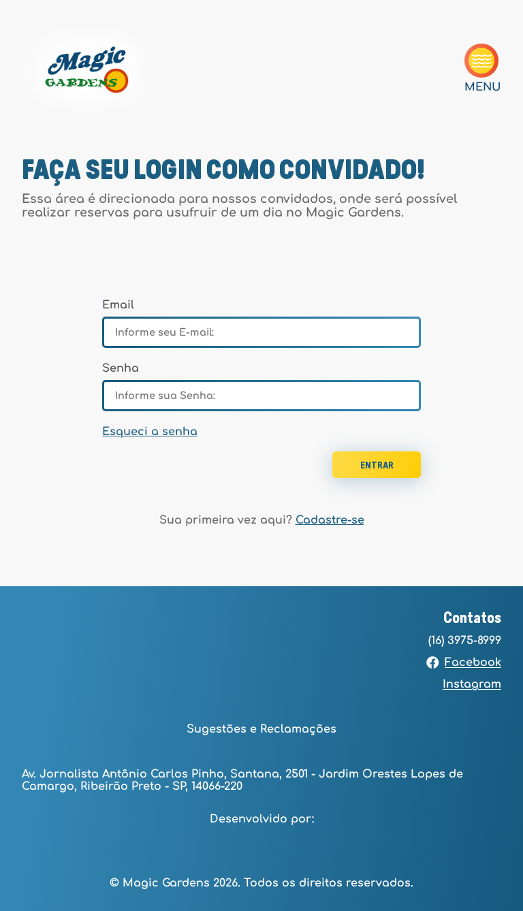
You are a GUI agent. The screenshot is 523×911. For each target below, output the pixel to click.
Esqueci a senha (149, 432)
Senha (120, 368)
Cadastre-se (330, 520)
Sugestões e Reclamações (261, 729)
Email (118, 305)
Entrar (377, 466)
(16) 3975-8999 (464, 641)
